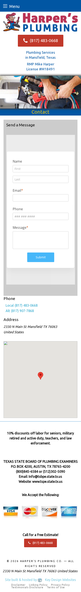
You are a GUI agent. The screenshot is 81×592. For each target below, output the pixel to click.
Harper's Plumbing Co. (41, 561)
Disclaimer (18, 585)
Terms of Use (56, 587)
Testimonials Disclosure (27, 587)
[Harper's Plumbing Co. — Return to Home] (40, 22)
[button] (40, 375)
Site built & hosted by (40, 580)
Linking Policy (38, 585)
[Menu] (5, 6)
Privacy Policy (60, 585)
